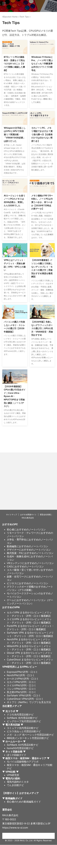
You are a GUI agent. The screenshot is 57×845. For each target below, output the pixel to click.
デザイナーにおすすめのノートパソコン (29, 549)
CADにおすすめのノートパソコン (25, 566)
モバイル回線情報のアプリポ (22, 761)
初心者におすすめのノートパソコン (26, 529)
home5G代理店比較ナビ (20, 748)
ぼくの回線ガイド (16, 754)
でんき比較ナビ (15, 785)
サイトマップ (11, 514)
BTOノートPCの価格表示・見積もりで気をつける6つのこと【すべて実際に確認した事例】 (14, 63)
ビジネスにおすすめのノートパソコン (27, 583)
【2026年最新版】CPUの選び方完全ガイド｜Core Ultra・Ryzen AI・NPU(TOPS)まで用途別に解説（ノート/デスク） (15, 396)
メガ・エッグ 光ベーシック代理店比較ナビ (30, 734)
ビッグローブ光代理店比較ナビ (24, 721)
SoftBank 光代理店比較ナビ (22, 717)
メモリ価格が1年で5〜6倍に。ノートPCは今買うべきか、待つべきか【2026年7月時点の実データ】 (42, 202)
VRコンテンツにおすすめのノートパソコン (30, 563)
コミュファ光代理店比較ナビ (22, 727)
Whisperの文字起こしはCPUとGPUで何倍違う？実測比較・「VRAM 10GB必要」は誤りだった (15, 134)
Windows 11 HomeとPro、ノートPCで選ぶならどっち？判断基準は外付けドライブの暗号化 (42, 63)
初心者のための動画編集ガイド (24, 801)
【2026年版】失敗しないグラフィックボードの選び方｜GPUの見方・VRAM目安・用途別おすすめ (42, 328)
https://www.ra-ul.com (15, 827)
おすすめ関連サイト (28, 514)
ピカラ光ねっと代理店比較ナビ (24, 731)
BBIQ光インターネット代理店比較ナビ (28, 738)
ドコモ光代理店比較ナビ (20, 714)
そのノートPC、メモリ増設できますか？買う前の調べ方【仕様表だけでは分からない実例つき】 (42, 134)
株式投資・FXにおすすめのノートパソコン (30, 553)
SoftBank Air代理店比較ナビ (22, 744)
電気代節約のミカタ (18, 781)
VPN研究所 (13, 775)
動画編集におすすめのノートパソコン (27, 546)
